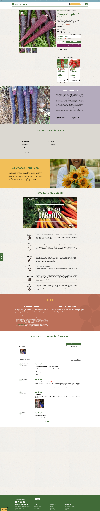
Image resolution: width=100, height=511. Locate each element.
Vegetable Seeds (59, 10)
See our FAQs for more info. (69, 45)
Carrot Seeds (64, 10)
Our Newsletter (68, 508)
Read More (68, 24)
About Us (52, 506)
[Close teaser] (7, 507)
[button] (86, 4)
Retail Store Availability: (61, 38)
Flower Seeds (36, 508)
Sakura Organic (61, 71)
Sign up (38, 499)
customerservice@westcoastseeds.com (23, 506)
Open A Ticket (18, 509)
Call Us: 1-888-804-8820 (20, 508)
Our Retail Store (53, 509)
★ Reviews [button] (1, 257)
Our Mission (52, 508)
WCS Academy (68, 509)
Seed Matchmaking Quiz (75, 4)
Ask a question (74, 346)
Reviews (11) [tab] (22, 359)
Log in (83, 4)
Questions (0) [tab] (27, 359)
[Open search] (72, 360)
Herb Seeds (36, 509)
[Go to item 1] (23, 351)
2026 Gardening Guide (69, 506)
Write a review (73, 343)
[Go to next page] (54, 421)
